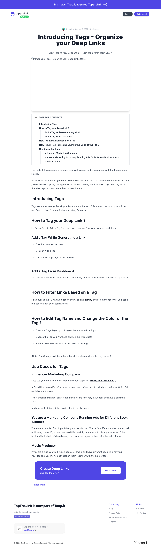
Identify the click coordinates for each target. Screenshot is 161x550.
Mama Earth (51, 387)
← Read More (38, 484)
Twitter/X (143, 513)
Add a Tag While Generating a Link (63, 132)
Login (127, 14)
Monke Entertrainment (102, 380)
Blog (111, 508)
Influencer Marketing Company (61, 153)
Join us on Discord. (21, 516)
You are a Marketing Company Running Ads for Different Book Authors (82, 157)
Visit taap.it (29, 530)
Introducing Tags (48, 124)
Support (112, 522)
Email (142, 508)
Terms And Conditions (118, 517)
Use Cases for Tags (49, 149)
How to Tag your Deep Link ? (54, 128)
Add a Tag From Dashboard (59, 136)
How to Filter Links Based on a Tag (57, 140)
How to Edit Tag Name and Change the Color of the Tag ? (69, 145)
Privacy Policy (115, 513)
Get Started (142, 14)
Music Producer (53, 161)
